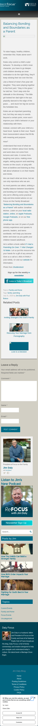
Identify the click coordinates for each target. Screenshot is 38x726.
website (26, 260)
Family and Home (15, 290)
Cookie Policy (19, 690)
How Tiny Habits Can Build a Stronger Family (13, 557)
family (10, 293)
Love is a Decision (19, 352)
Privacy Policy (19, 687)
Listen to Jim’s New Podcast (11, 482)
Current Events (6, 608)
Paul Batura (8, 470)
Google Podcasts (10, 217)
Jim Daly (8, 6)
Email (4, 416)
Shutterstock (18, 267)
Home (19, 676)
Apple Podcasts (25, 214)
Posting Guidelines (19, 681)
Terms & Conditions (19, 684)
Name (4, 405)
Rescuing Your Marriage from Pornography (19, 334)
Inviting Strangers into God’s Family (19, 317)
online (12, 214)
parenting (16, 293)
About (19, 679)
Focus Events (6, 615)
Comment (6, 378)
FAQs (19, 693)
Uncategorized (6, 618)
